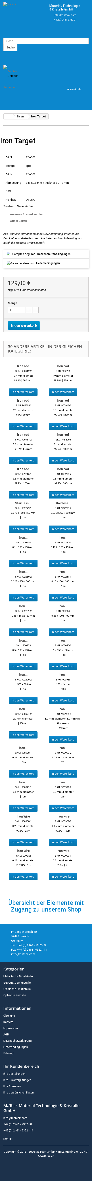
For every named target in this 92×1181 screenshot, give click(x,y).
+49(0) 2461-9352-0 (64, 19)
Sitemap (8, 1053)
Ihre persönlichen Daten (18, 1092)
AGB (6, 1034)
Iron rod (23, 366)
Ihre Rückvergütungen (17, 1080)
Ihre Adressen (12, 1086)
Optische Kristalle (14, 995)
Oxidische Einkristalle (17, 989)
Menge (12, 303)
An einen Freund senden (27, 214)
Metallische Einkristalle (18, 976)
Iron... (23, 537)
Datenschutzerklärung (17, 1040)
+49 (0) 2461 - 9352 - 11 (18, 1130)
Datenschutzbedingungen (54, 254)
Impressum (10, 1028)
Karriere (8, 1022)
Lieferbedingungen (48, 263)
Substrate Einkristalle (17, 982)
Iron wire (63, 816)
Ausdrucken (18, 221)
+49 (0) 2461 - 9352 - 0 (17, 1124)
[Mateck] (24, 19)
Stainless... (23, 503)
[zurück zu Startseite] (8, 116)
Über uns (9, 1015)
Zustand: (9, 206)
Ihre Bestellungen (14, 1073)
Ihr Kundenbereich (21, 1066)
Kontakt (8, 1138)
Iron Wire (23, 816)
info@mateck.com (65, 15)
